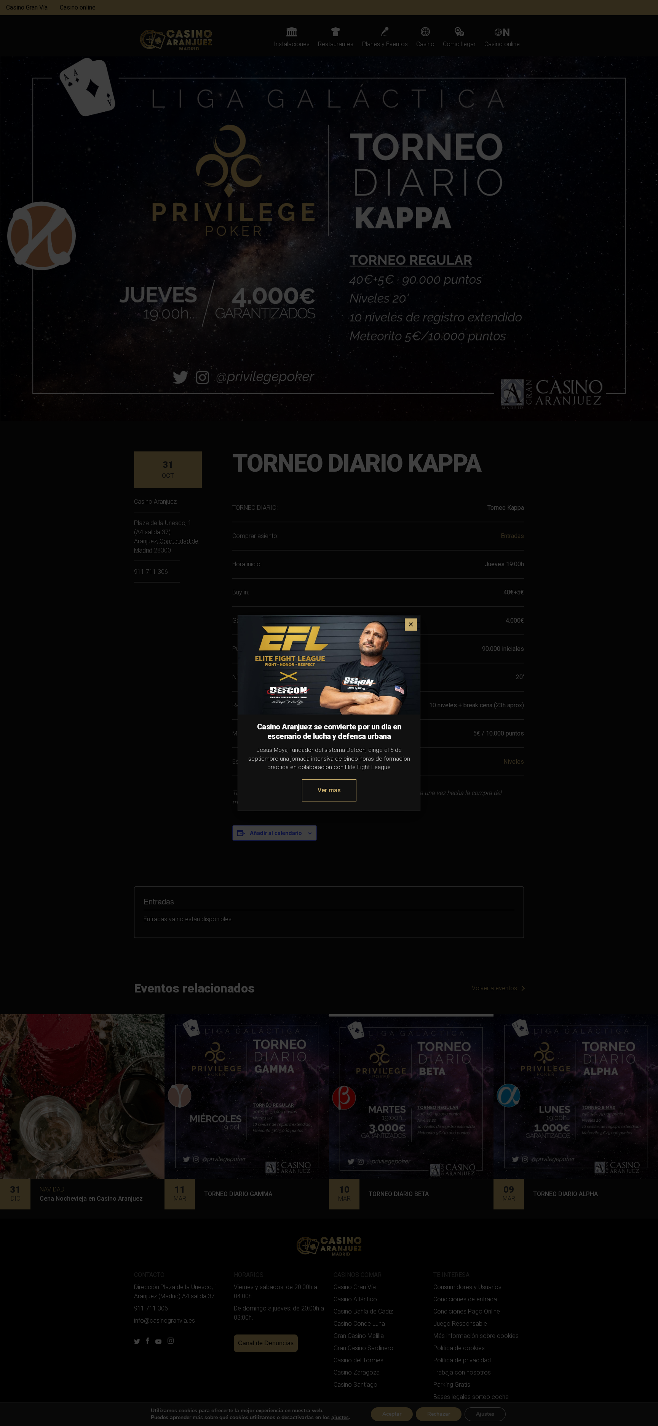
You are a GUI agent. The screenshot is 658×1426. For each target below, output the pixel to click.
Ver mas (329, 790)
